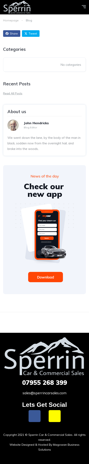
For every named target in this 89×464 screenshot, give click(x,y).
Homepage (11, 20)
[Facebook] (35, 416)
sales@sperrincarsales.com (44, 393)
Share (14, 33)
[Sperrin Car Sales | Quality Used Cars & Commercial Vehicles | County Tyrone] (17, 7)
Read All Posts (12, 93)
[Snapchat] (55, 416)
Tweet (33, 33)
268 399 (44, 382)
